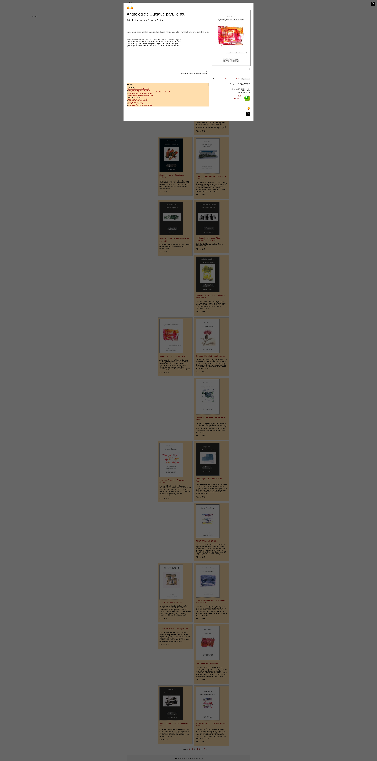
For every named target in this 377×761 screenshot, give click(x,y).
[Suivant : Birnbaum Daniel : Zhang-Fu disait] (131, 7)
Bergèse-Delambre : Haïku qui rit (138, 89)
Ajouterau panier (238, 97)
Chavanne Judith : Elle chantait (137, 100)
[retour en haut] (248, 108)
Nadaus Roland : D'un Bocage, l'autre (140, 93)
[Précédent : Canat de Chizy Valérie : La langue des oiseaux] (128, 7)
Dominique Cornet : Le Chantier (138, 99)
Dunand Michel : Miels (135, 102)
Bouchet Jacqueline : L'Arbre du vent (139, 104)
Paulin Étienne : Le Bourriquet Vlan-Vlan (140, 95)
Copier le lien (245, 79)
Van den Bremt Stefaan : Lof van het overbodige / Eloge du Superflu (149, 92)
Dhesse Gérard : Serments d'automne (140, 105)
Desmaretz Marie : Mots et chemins (139, 90)
